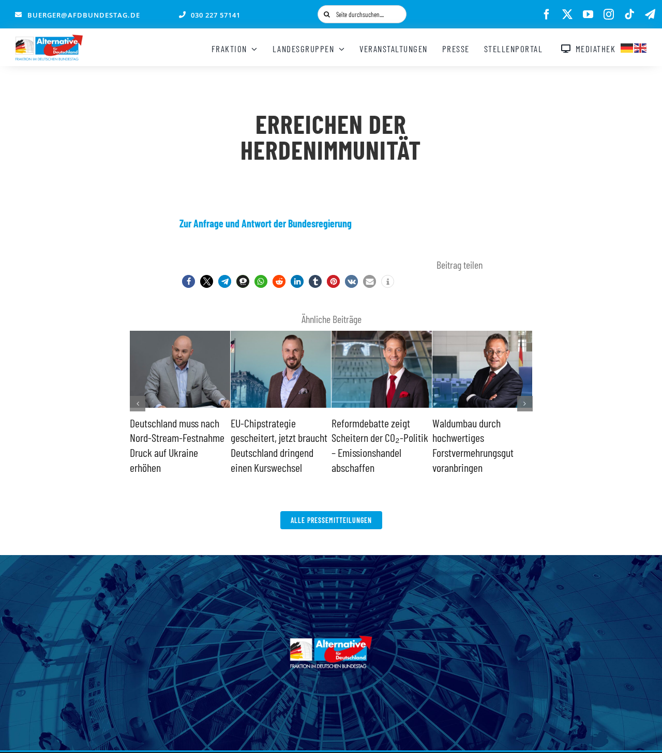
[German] (627, 46)
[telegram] (650, 14)
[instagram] (609, 14)
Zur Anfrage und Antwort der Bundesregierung (265, 223)
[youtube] (588, 14)
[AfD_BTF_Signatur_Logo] (49, 40)
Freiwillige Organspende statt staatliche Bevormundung (276, 437)
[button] (188, 281)
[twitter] (567, 14)
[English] (641, 46)
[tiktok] (629, 14)
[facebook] (546, 14)
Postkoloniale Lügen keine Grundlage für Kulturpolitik (168, 437)
